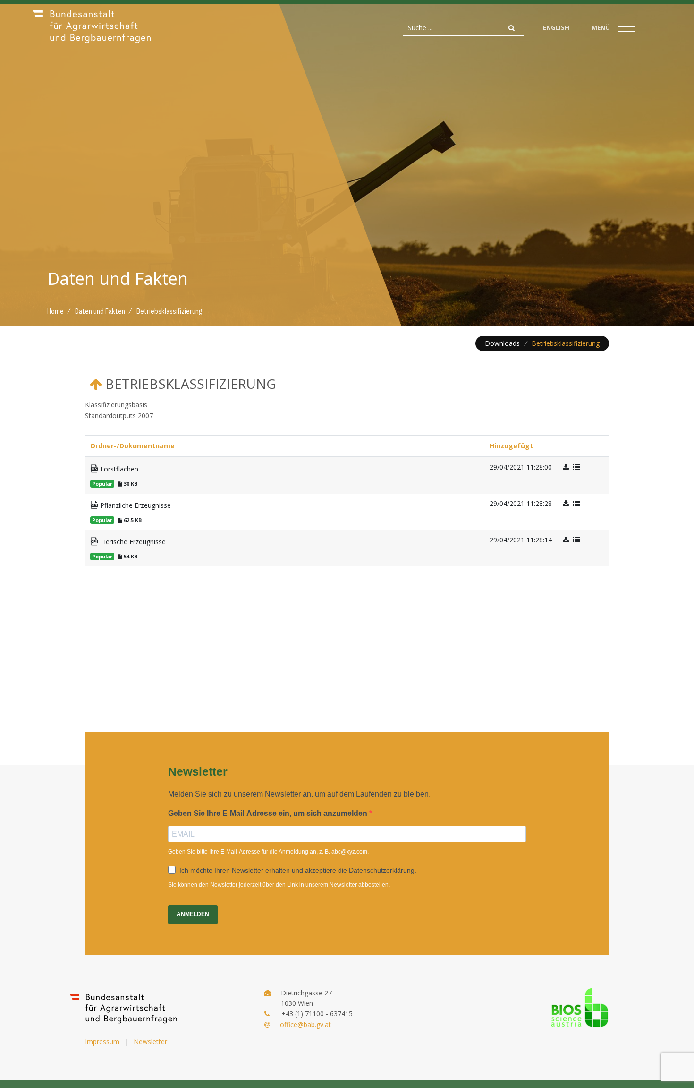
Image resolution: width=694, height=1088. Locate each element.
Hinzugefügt (511, 445)
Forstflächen (118, 468)
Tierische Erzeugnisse (132, 541)
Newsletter (150, 1041)
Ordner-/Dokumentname (132, 445)
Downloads (502, 343)
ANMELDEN (193, 914)
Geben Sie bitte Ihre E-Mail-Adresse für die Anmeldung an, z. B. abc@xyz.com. (268, 851)
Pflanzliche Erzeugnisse (134, 505)
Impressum (102, 1041)
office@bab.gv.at (305, 1024)
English (556, 27)
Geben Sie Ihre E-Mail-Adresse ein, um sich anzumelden (268, 813)
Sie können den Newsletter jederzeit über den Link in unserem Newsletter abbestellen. (279, 885)
